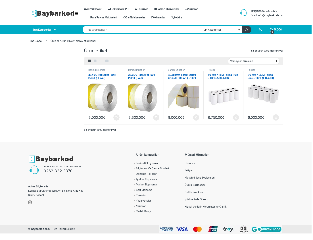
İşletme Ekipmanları (147, 179)
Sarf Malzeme (144, 189)
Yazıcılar (193, 9)
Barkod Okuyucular (168, 9)
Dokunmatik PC (119, 9)
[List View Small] (106, 61)
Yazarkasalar (94, 9)
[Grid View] (89, 61)
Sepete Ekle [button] (115, 117)
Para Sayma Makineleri (103, 17)
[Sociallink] (30, 202)
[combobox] (141, 29)
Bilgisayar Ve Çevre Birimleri (152, 168)
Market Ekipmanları (147, 184)
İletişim (178, 17)
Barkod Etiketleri (96, 70)
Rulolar (211, 70)
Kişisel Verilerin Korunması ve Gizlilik (206, 206)
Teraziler (142, 9)
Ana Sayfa (36, 40)
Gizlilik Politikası (194, 192)
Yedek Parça (143, 211)
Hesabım (190, 163)
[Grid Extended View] (95, 61)
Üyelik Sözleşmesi (195, 184)
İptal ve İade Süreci (196, 199)
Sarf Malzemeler (135, 17)
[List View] (101, 61)
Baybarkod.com (40, 228)
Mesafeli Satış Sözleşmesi (200, 177)
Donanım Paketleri (146, 173)
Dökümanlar (158, 17)
